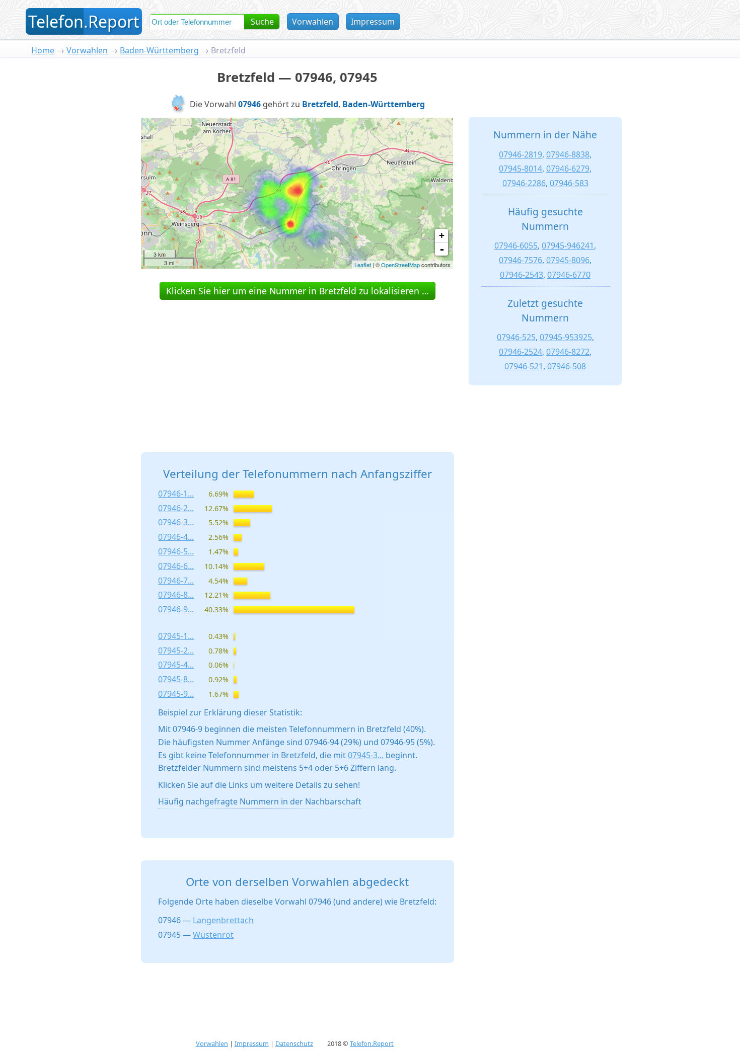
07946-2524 (520, 351)
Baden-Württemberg (159, 50)
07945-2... (176, 650)
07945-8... (176, 679)
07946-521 (523, 366)
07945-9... (176, 693)
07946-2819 (520, 154)
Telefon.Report (372, 1043)
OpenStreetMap (400, 265)
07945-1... (176, 635)
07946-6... (176, 566)
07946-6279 (567, 168)
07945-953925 (566, 337)
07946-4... (176, 536)
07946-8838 (567, 154)
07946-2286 (524, 183)
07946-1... (176, 493)
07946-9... (176, 609)
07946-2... (176, 508)
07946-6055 (516, 245)
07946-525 (516, 337)
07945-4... (176, 664)
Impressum (373, 21)
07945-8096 (567, 260)
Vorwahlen (312, 21)
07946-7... (176, 580)
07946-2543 (521, 274)
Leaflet (362, 265)
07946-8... (176, 594)
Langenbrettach (223, 920)
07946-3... (176, 522)
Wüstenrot (213, 934)
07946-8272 (567, 351)
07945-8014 (520, 168)
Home (42, 50)
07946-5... (176, 551)
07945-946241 (568, 245)
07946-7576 (520, 260)
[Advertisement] (297, 365)
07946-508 (566, 366)
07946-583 (569, 183)
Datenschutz (294, 1043)
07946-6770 (568, 274)
